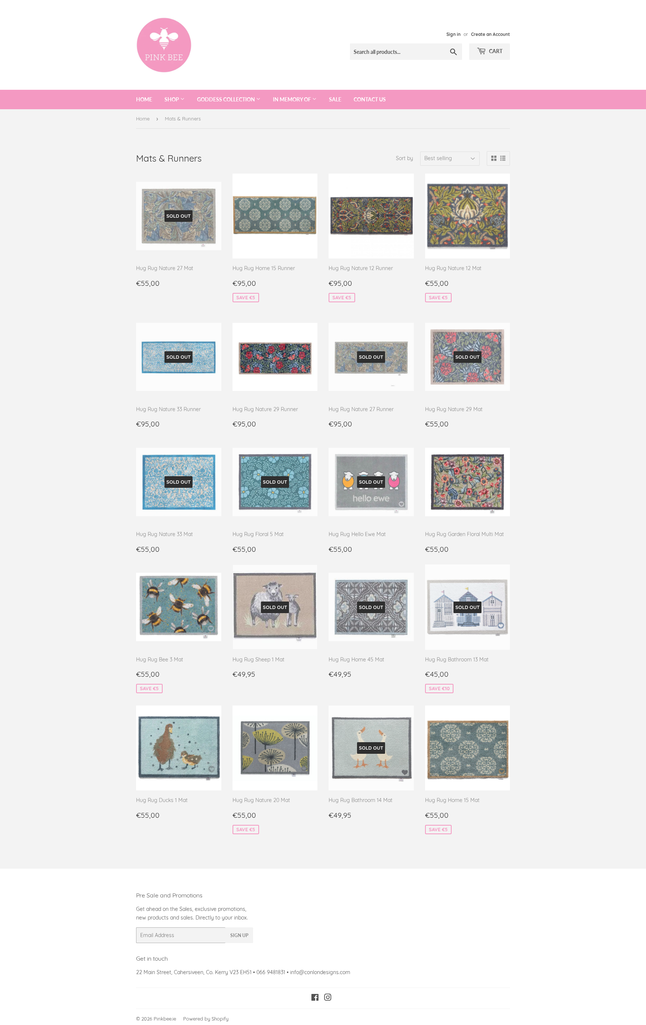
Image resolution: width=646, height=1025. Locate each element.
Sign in (453, 34)
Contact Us (370, 99)
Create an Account (490, 34)
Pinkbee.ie (165, 1019)
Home (144, 99)
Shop (172, 99)
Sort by (404, 158)
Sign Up (239, 935)
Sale (335, 99)
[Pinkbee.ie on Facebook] (315, 998)
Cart (495, 51)
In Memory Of (292, 99)
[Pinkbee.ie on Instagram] (328, 998)
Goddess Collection (226, 99)
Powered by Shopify (205, 1019)
